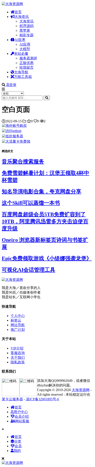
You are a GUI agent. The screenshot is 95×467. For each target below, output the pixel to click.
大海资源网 (80, 390)
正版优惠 (26, 63)
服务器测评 (28, 58)
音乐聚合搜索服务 (23, 161)
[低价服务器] (12, 136)
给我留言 (26, 67)
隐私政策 (18, 362)
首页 (18, 12)
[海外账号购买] (14, 125)
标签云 (16, 320)
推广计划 (18, 329)
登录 (12, 85)
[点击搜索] (47, 98)
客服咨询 (18, 353)
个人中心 (18, 316)
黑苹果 (24, 30)
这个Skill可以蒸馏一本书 (31, 203)
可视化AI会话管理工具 (28, 270)
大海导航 (21, 72)
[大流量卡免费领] (16, 141)
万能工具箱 (23, 77)
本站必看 (21, 53)
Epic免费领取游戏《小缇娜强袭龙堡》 (47, 258)
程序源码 (26, 26)
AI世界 (20, 40)
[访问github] (12, 131)
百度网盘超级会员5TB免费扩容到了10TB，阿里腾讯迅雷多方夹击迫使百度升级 (45, 221)
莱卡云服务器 (12, 399)
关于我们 (18, 357)
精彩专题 (26, 35)
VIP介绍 (17, 348)
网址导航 (18, 325)
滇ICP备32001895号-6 (42, 399)
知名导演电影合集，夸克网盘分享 (41, 191)
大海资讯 (22, 16)
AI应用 (24, 44)
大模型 (24, 49)
